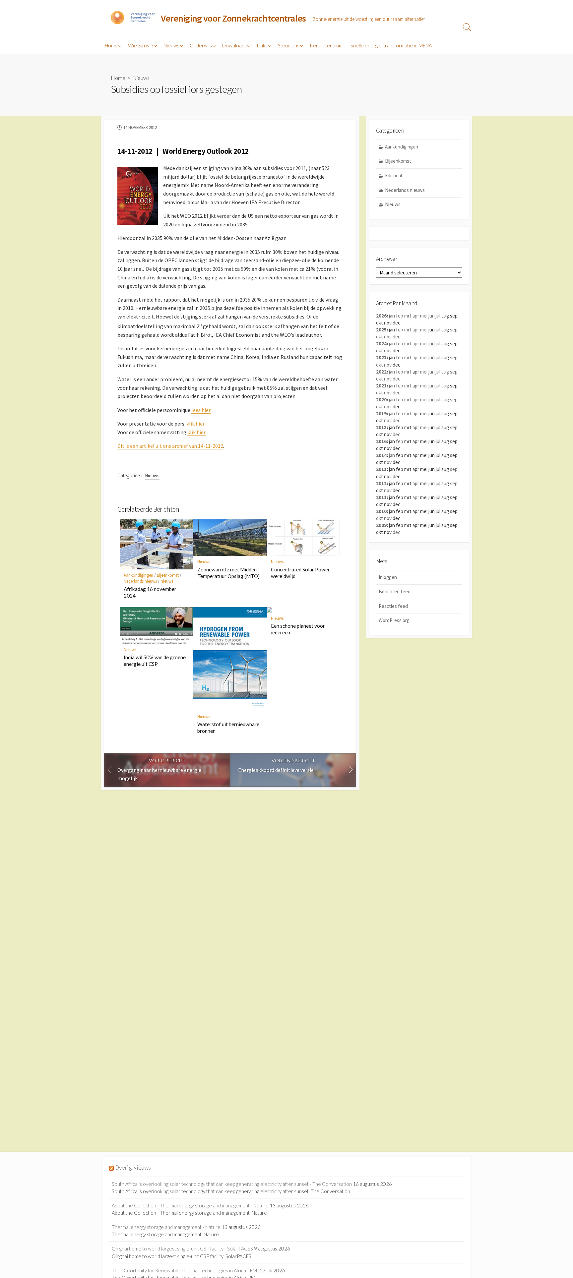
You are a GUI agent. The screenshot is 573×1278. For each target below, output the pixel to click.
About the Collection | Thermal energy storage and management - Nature (190, 1205)
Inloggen (388, 577)
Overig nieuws (132, 1167)
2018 (381, 427)
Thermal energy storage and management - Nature (166, 1227)
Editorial (393, 175)
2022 (381, 372)
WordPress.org (394, 620)
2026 (381, 316)
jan (392, 316)
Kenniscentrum (326, 45)
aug (445, 372)
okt (379, 336)
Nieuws (171, 45)
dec (396, 336)
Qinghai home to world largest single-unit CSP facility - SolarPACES (182, 1248)
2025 (381, 329)
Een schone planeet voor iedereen (298, 629)
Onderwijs (201, 45)
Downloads (234, 45)
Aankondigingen (138, 575)
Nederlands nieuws (140, 581)
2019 (381, 413)
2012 (381, 483)
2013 (381, 469)
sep (454, 329)
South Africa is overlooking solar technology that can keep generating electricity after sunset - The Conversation (232, 1184)
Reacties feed (393, 606)
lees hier (201, 410)
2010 (381, 511)
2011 (381, 497)
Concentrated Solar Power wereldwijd (300, 572)
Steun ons (288, 45)
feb (399, 316)
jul (438, 316)
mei (423, 316)
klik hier (195, 423)
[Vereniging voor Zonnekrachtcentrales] (132, 18)
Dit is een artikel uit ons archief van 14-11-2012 (170, 445)
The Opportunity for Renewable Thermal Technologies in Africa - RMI (185, 1270)
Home (111, 45)
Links (262, 45)
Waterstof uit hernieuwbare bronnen (228, 727)
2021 (381, 385)
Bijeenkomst (168, 575)
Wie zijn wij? (140, 45)
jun (431, 316)
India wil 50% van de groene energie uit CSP (155, 660)
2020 (381, 399)
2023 (381, 357)
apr (416, 316)
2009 (381, 525)
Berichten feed (395, 591)
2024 (381, 343)
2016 (381, 441)
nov (388, 336)
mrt (408, 316)
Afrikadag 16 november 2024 (150, 592)
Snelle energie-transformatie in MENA (391, 45)
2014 (381, 455)
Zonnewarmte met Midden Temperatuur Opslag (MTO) (228, 572)
